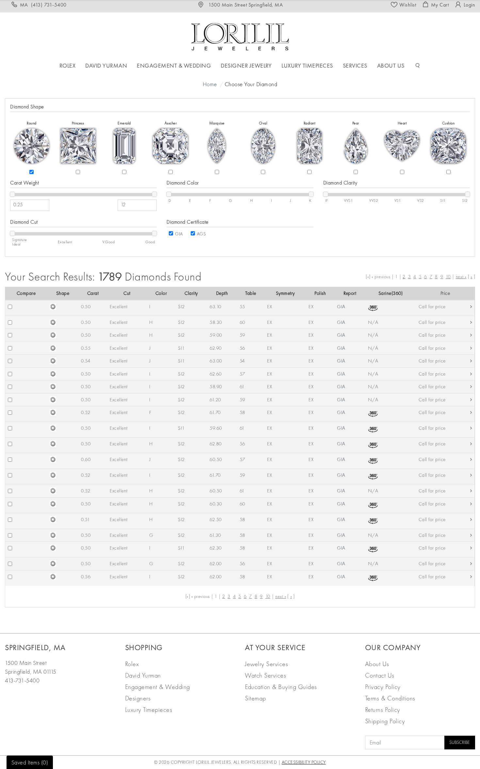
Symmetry (285, 293)
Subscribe (459, 742)
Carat (93, 293)
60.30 (216, 504)
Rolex (132, 664)
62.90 (216, 348)
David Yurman (143, 675)
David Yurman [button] (106, 65)
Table (250, 293)
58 (242, 412)
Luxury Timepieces (148, 709)
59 (242, 335)
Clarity (191, 293)
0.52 (85, 412)
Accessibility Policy (304, 762)
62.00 (216, 563)
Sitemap (255, 698)
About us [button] (391, 65)
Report (350, 293)
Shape (63, 293)
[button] (417, 65)
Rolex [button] (67, 65)
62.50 (216, 519)
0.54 (85, 361)
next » (461, 277)
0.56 (85, 576)
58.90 (216, 386)
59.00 (216, 335)
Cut (127, 293)
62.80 (216, 444)
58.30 (216, 322)
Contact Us (379, 675)
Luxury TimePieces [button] (307, 65)
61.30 (215, 535)
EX (269, 306)
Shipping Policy (385, 721)
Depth (222, 293)
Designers (138, 698)
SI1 (181, 348)
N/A (373, 322)
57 (242, 374)
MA (43, 4)
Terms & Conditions (390, 698)
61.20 (215, 399)
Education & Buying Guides (281, 686)
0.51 (85, 519)
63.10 (215, 306)
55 (242, 306)
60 (242, 322)
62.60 (216, 374)
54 (242, 361)
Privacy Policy (383, 686)
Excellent (119, 306)
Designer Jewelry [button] (246, 65)
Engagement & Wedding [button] (174, 65)
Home (210, 84)
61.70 (215, 412)
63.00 (216, 361)
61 (242, 386)
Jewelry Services (266, 664)
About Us (377, 664)
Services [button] (355, 65)
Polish (320, 293)
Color (161, 293)
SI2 (181, 306)
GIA (179, 234)
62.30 (216, 548)
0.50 (85, 306)
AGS (201, 234)
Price (445, 293)
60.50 (216, 459)
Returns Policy (382, 709)
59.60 (216, 428)
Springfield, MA (35, 647)
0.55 (85, 348)
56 (242, 348)
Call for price (432, 306)
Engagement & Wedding (157, 686)
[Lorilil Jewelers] (240, 36)
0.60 (85, 459)
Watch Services (265, 675)
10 (448, 277)
